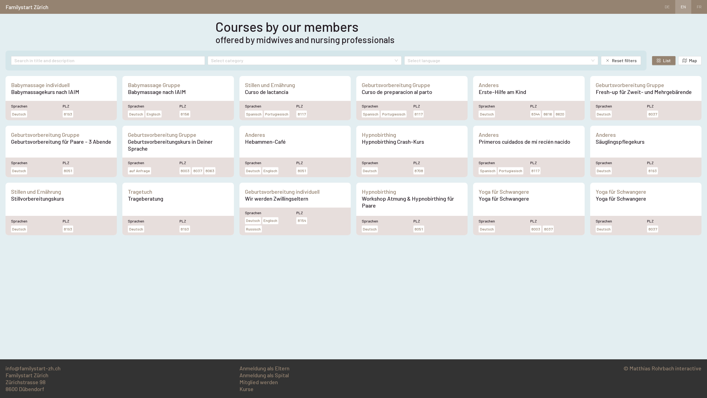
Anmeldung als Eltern (264, 368)
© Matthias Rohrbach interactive (662, 368)
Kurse (246, 389)
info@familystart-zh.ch (33, 368)
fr (699, 7)
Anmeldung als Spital (264, 375)
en (683, 7)
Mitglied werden (258, 382)
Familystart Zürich (27, 7)
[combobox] (302, 60)
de (667, 7)
